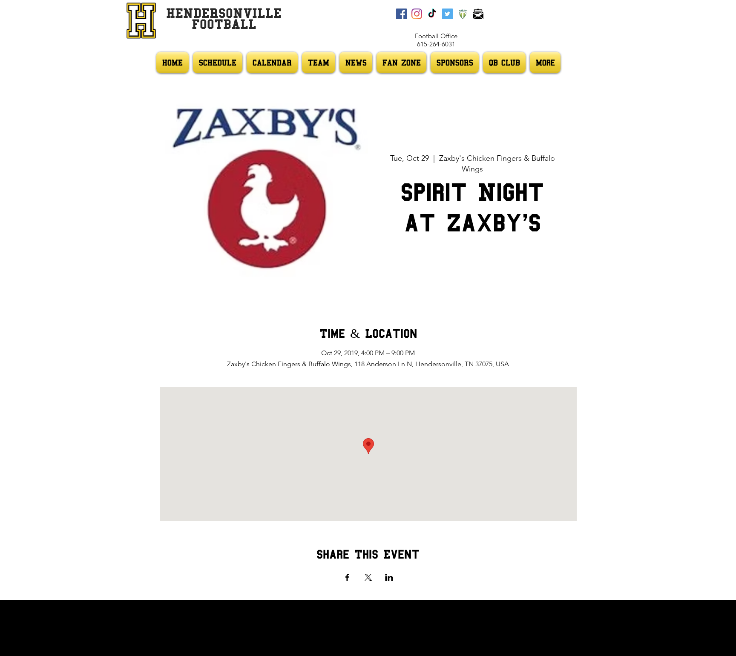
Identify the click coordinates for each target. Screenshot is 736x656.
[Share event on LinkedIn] (389, 577)
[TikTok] (432, 14)
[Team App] (462, 14)
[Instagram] (416, 14)
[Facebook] (401, 14)
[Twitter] (447, 14)
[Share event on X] (368, 577)
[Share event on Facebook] (347, 577)
